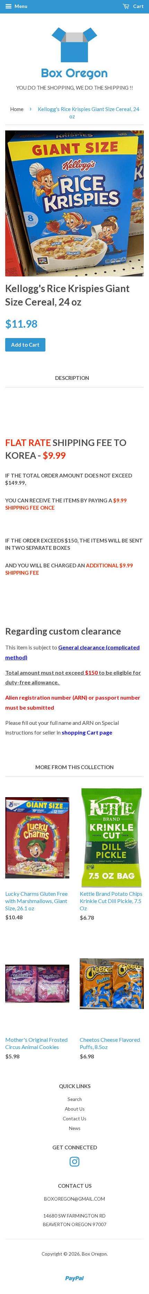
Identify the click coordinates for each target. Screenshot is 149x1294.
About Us (75, 1109)
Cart (138, 6)
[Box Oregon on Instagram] (74, 1161)
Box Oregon (94, 1254)
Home (17, 109)
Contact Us (74, 1118)
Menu (20, 6)
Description (72, 378)
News (74, 1128)
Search (75, 1099)
